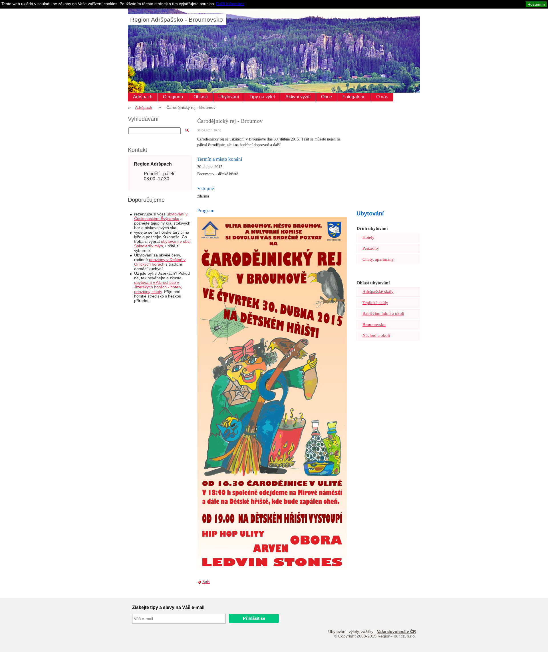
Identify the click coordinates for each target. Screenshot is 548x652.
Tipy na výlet (262, 96)
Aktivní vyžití (298, 96)
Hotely (368, 237)
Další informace (230, 3)
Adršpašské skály (378, 291)
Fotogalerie (354, 96)
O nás (382, 96)
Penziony (370, 248)
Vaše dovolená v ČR (396, 631)
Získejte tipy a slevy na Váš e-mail (168, 607)
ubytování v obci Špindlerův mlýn (162, 243)
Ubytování (228, 96)
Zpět (206, 582)
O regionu (173, 96)
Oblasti (201, 96)
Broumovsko (374, 324)
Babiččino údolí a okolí (383, 313)
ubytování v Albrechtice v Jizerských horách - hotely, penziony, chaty (158, 287)
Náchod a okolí (376, 335)
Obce (326, 96)
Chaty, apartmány (378, 259)
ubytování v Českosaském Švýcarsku (161, 216)
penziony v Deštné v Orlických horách (160, 261)
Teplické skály (375, 302)
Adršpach (142, 96)
